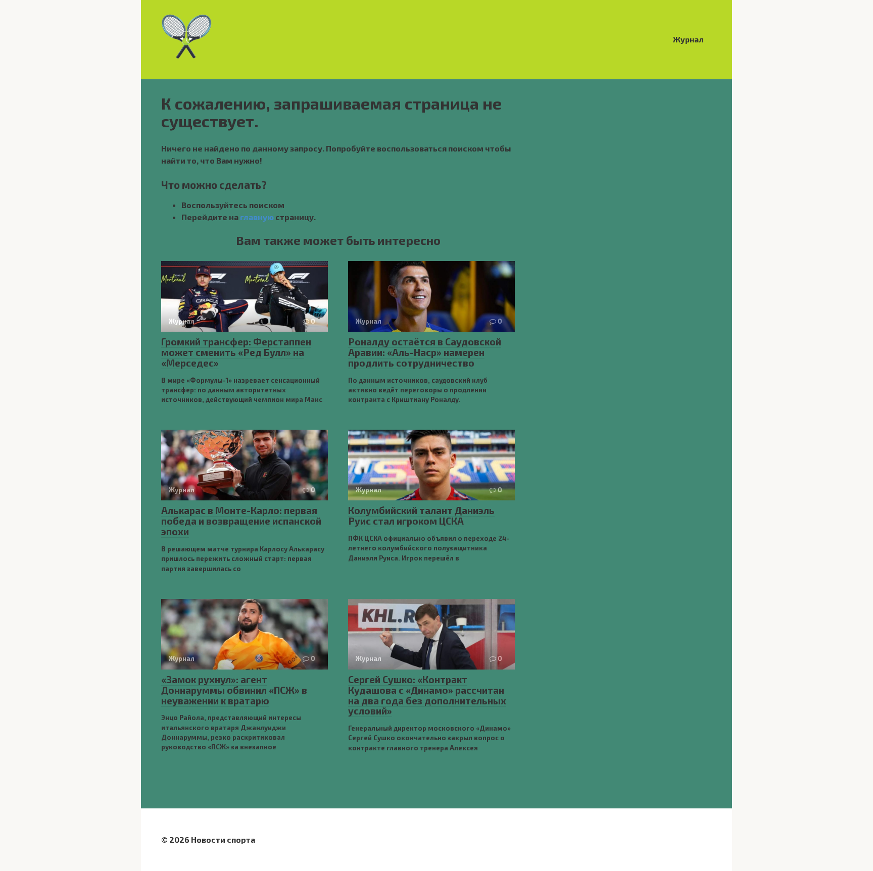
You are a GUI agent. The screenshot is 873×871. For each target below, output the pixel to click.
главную (257, 217)
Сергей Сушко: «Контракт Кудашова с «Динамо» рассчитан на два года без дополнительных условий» (427, 695)
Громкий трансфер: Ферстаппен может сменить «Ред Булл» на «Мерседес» (236, 352)
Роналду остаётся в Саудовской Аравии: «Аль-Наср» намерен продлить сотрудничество (424, 352)
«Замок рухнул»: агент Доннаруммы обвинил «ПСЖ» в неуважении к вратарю (234, 690)
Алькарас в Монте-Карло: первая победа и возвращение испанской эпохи (241, 520)
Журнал (688, 39)
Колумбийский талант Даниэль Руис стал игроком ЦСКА (421, 515)
